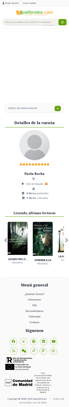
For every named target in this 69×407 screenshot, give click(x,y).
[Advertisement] (34, 66)
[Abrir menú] (62, 22)
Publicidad (34, 316)
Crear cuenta (29, 3)
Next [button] (66, 240)
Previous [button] (6, 240)
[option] (17, 243)
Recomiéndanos (35, 311)
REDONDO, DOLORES (17, 262)
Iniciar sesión (12, 3)
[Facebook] (13, 341)
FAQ (34, 305)
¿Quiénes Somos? (34, 294)
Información (34, 299)
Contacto (34, 322)
